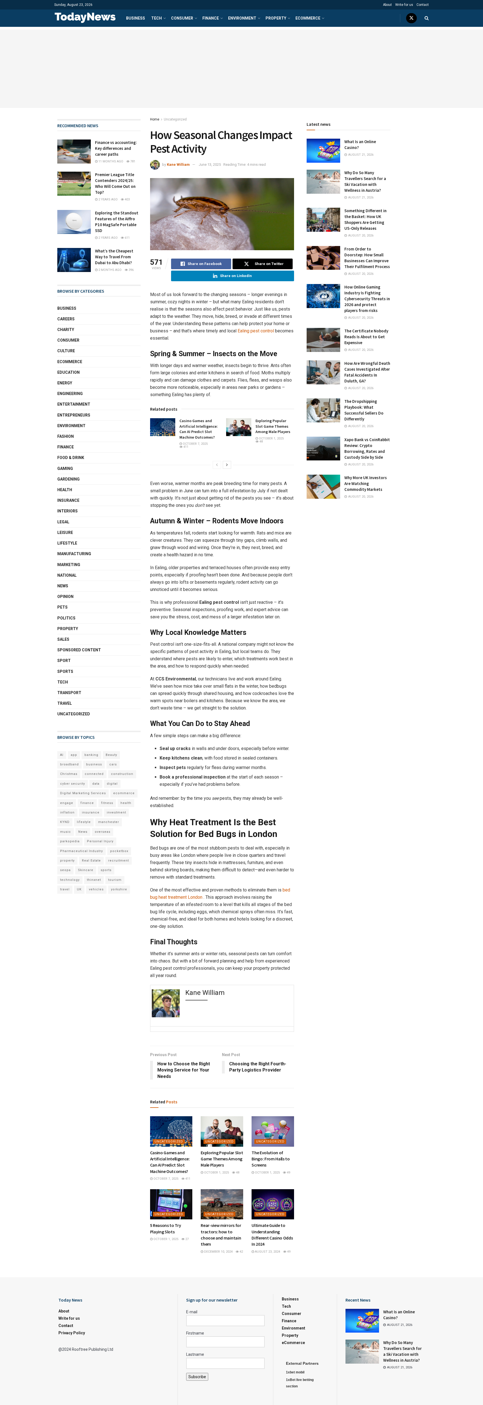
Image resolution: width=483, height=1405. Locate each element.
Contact (422, 5)
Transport (69, 692)
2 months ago (110, 270)
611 (127, 238)
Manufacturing (74, 554)
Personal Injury (100, 841)
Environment (242, 18)
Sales (63, 639)
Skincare (85, 870)
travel (65, 889)
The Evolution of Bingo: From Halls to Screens (271, 1159)
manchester (108, 822)
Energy (64, 383)
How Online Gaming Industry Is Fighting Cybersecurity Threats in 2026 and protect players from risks (367, 298)
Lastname (195, 1354)
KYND (65, 822)
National (67, 575)
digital (112, 784)
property (67, 860)
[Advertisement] (241, 69)
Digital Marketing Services (83, 793)
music (65, 832)
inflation (67, 812)
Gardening (68, 479)
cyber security (72, 784)
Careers (66, 319)
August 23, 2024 (267, 1251)
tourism (115, 880)
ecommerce (124, 793)
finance (87, 803)
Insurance (68, 500)
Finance (210, 18)
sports (106, 870)
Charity (65, 329)
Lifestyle (67, 543)
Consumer (182, 18)
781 (132, 161)
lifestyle (84, 822)
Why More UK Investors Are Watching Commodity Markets (365, 483)
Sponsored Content (79, 650)
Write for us (404, 5)
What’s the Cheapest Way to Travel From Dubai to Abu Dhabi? (114, 256)
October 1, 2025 (271, 438)
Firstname (195, 1333)
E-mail (191, 1312)
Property (276, 18)
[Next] (227, 465)
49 (288, 1172)
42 (241, 1251)
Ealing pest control (255, 330)
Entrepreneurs (73, 415)
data (96, 784)
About (387, 5)
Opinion (65, 596)
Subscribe (197, 1377)
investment (116, 812)
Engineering (70, 393)
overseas (102, 832)
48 (261, 441)
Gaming (65, 468)
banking (91, 755)
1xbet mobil (295, 1372)
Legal (63, 522)
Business (135, 18)
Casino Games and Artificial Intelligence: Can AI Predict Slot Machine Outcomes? (198, 429)
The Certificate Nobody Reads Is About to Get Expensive (366, 336)
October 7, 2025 (195, 444)
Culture (66, 351)
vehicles (96, 889)
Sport (64, 660)
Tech (156, 18)
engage (66, 803)
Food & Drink (70, 457)
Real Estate (91, 860)
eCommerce (307, 18)
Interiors (67, 511)
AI (61, 755)
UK (79, 889)
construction (122, 774)
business (94, 764)
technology (70, 880)
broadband (69, 764)
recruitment (118, 860)
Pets (62, 607)
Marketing (68, 564)
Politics (66, 618)
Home (154, 119)
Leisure (65, 532)
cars (113, 764)
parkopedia (70, 841)
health (125, 803)
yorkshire (119, 889)
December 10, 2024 (218, 1251)
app (74, 755)
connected (94, 774)
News (62, 586)
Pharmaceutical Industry (81, 851)
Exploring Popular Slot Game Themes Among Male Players (272, 426)
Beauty (111, 755)
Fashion (65, 436)
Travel (64, 703)
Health (64, 490)
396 (131, 270)
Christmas (68, 774)
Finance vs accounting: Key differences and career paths (116, 148)
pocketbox (119, 851)
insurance (91, 812)
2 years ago (108, 199)
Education (68, 372)
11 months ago (110, 161)
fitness (107, 803)
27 (186, 1239)
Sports (65, 671)
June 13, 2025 (210, 164)
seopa (65, 870)
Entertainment (73, 404)
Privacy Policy (71, 1333)
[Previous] (217, 465)
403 (127, 199)
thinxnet (94, 880)
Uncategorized (175, 119)
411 (185, 447)
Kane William (178, 164)
